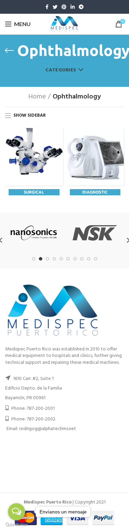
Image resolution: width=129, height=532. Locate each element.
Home (37, 97)
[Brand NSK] (94, 233)
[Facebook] (47, 6)
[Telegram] (81, 6)
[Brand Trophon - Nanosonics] (33, 233)
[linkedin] (72, 6)
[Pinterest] (64, 6)
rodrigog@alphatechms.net (47, 429)
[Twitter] (55, 6)
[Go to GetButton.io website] (17, 525)
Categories (60, 70)
